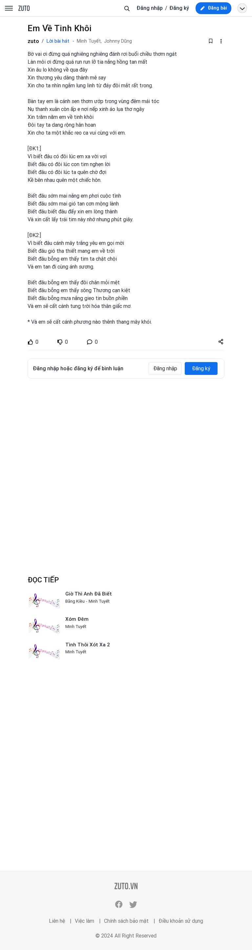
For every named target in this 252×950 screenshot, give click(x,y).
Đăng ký (179, 8)
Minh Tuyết (99, 601)
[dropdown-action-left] (220, 41)
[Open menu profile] (242, 8)
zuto (33, 41)
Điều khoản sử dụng (180, 921)
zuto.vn (24, 8)
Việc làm (84, 921)
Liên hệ (57, 921)
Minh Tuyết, (89, 41)
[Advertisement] (126, 433)
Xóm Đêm (77, 619)
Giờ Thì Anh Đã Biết (88, 594)
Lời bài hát (57, 41)
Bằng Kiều (75, 601)
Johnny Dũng (118, 41)
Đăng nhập (149, 8)
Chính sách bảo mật (126, 921)
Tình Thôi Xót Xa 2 (87, 645)
